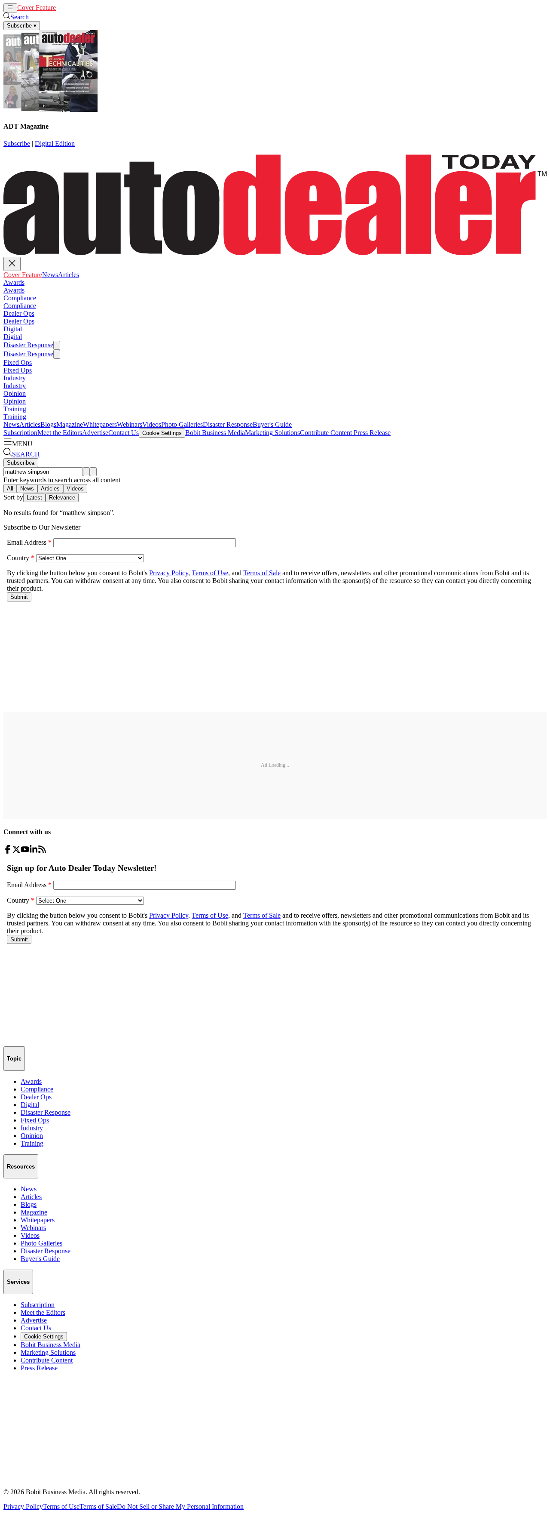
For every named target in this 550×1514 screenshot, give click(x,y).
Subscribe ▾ (22, 25)
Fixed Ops (17, 362)
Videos (151, 424)
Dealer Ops (18, 313)
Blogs (48, 424)
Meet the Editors (59, 432)
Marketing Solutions (272, 432)
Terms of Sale (98, 1506)
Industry (14, 378)
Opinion (14, 393)
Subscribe (16, 143)
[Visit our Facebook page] (7, 851)
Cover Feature (36, 7)
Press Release (371, 432)
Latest (34, 497)
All (10, 488)
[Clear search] (93, 471)
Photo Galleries (182, 424)
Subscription (20, 432)
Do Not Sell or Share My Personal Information (180, 1506)
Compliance (19, 298)
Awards (13, 282)
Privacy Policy (23, 1506)
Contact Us (123, 432)
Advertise (95, 432)
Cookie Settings (162, 433)
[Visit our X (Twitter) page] (16, 851)
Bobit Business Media (215, 432)
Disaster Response (28, 344)
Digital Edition (55, 143)
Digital (12, 329)
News (64, 7)
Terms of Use (61, 1506)
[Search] (86, 471)
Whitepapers (100, 424)
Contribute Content (326, 432)
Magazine (69, 424)
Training (14, 409)
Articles (82, 7)
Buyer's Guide (272, 424)
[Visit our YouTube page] (25, 851)
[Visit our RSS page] (42, 851)
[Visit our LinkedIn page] (33, 851)
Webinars (129, 424)
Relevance (62, 497)
